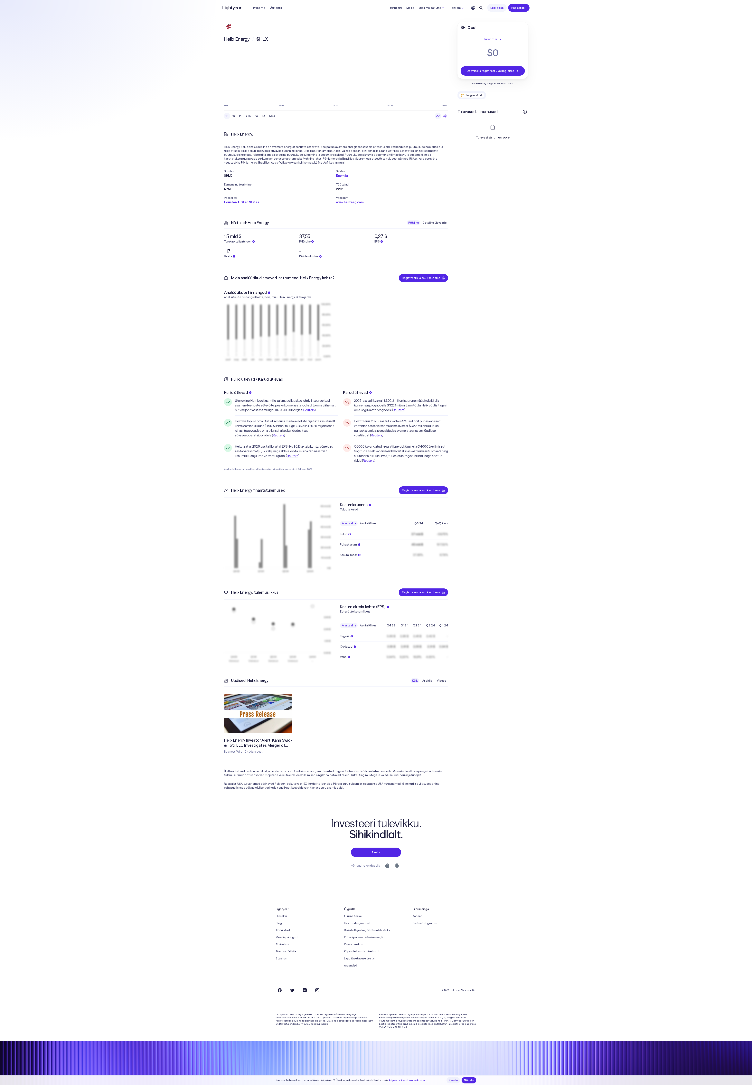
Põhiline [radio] (413, 222)
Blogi (279, 923)
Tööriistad (283, 930)
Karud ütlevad (355, 392)
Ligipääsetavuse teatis (359, 958)
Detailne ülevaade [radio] (434, 222)
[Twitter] (292, 990)
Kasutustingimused (357, 923)
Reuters (309, 410)
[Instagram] (317, 990)
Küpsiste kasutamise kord (361, 951)
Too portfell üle (286, 951)
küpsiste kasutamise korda (407, 1080)
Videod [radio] (441, 680)
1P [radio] (227, 116)
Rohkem (455, 8)
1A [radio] (256, 116)
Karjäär (417, 916)
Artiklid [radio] (427, 680)
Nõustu (469, 1080)
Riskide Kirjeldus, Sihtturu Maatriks (367, 930)
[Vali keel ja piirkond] (473, 8)
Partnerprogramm (425, 923)
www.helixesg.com (350, 202)
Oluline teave (353, 916)
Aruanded (350, 965)
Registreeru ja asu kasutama (421, 278)
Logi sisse (496, 8)
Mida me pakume (429, 8)
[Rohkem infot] (525, 112)
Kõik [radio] (415, 680)
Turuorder (490, 39)
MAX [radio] (272, 116)
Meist (410, 8)
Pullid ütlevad (236, 392)
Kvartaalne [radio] (349, 523)
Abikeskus (282, 944)
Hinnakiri (396, 8)
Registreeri (518, 8)
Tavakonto (258, 8)
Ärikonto (276, 8)
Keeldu (453, 1080)
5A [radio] (263, 116)
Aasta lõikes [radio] (368, 523)
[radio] (438, 116)
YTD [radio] (248, 116)
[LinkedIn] (305, 990)
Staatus (281, 958)
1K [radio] (240, 116)
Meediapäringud (286, 937)
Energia (342, 175)
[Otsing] (481, 8)
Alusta (376, 852)
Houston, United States (241, 202)
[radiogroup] (250, 116)
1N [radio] (233, 116)
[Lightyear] (232, 7)
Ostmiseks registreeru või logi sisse (490, 71)
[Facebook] (280, 990)
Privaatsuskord (354, 944)
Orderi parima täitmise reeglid (364, 937)
